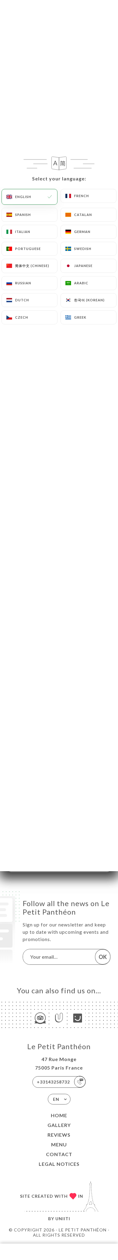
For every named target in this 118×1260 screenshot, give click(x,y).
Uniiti (62, 1218)
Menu (59, 1144)
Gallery (59, 1125)
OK (103, 957)
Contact (59, 1154)
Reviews (59, 1135)
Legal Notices (59, 1164)
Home (59, 1115)
